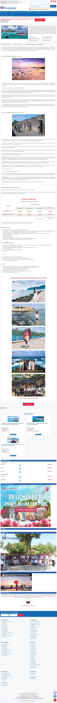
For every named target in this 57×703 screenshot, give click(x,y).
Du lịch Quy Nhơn (33, 632)
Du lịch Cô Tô (4, 624)
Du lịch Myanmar (33, 660)
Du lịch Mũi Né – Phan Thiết (6, 653)
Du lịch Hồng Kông (33, 653)
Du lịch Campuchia (33, 648)
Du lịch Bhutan (32, 645)
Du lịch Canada (32, 673)
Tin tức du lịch (4, 14)
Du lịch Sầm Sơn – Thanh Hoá (35, 621)
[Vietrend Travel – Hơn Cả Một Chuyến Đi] (8, 7)
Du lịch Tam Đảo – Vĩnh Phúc (7, 635)
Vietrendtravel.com (33, 700)
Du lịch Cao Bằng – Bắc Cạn (6, 621)
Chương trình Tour (7, 44)
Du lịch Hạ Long (4, 628)
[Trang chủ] (1, 12)
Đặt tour (13, 434)
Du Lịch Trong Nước (15, 12)
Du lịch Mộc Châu (5, 631)
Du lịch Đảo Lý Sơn (33, 630)
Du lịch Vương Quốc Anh (6, 674)
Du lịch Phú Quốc (5, 646)
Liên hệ (11, 14)
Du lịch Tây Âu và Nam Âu (6, 673)
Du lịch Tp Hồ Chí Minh (5, 644)
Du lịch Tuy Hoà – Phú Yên (34, 634)
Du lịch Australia (4, 684)
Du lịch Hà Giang (4, 627)
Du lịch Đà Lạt (32, 628)
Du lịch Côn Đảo (4, 645)
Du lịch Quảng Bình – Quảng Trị (35, 624)
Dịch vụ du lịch (46, 12)
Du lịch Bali (32, 646)
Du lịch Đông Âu (4, 678)
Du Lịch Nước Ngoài (27, 12)
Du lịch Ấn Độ (32, 644)
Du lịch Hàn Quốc (33, 652)
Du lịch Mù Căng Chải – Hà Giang (7, 632)
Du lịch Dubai (32, 649)
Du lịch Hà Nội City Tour (6, 630)
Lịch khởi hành (37, 12)
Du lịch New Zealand (5, 685)
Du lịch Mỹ (32, 674)
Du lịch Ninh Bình (5, 634)
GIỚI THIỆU (5, 12)
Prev (2, 552)
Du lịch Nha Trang (33, 631)
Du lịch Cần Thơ (4, 649)
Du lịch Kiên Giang (5, 655)
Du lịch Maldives (33, 659)
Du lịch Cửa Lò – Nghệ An (34, 623)
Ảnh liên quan (40, 44)
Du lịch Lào (32, 656)
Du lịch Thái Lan (33, 666)
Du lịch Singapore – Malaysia (35, 664)
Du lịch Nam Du (4, 648)
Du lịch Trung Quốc (33, 667)
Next (55, 552)
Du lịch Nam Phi (33, 678)
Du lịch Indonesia (33, 655)
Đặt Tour (40, 19)
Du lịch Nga (4, 680)
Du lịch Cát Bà (4, 623)
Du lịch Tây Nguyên (33, 638)
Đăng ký (20, 615)
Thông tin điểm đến (30, 44)
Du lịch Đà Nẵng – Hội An (34, 627)
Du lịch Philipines (33, 663)
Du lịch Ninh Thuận (33, 635)
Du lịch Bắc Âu (4, 677)
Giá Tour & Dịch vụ (18, 44)
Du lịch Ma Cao (32, 657)
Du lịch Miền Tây (4, 652)
